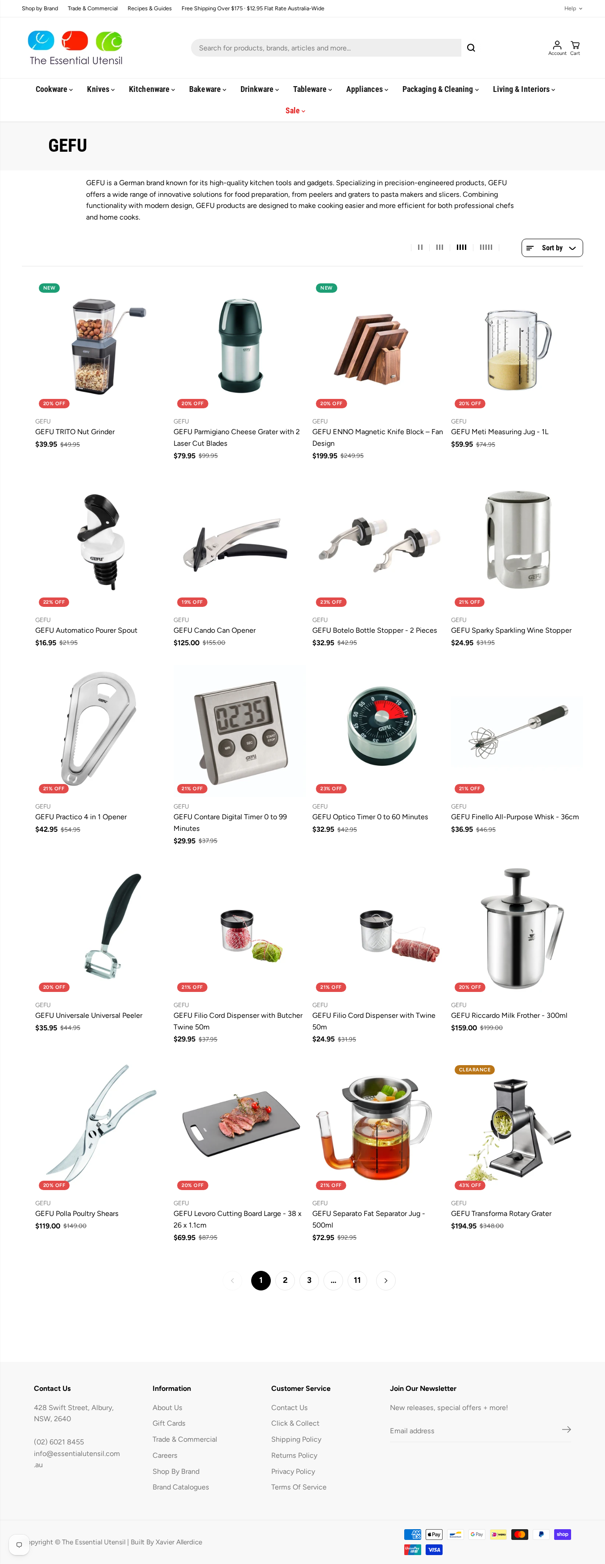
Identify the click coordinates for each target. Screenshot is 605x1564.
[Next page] (386, 1280)
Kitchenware (150, 89)
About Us (167, 1407)
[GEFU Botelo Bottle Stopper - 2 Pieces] (378, 544)
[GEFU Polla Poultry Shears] (101, 1128)
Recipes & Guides (150, 9)
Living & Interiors (522, 89)
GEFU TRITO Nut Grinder (75, 431)
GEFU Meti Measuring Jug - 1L (499, 431)
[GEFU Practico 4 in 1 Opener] (101, 731)
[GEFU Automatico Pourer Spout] (101, 544)
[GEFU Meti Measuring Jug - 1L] (517, 346)
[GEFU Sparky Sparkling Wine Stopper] (517, 544)
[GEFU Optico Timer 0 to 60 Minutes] (378, 731)
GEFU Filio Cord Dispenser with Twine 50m (373, 1021)
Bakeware (206, 89)
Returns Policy (294, 1455)
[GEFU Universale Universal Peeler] (101, 929)
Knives (99, 89)
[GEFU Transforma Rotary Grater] (517, 1128)
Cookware (53, 89)
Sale (294, 110)
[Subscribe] (566, 1431)
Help (570, 9)
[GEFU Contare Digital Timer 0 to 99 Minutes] (240, 731)
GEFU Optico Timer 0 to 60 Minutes (370, 817)
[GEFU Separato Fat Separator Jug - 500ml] (378, 1128)
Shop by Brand (40, 9)
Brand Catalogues (181, 1487)
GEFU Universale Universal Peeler (88, 1015)
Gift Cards (169, 1423)
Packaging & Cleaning (438, 89)
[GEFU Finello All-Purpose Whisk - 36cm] (517, 731)
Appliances (365, 89)
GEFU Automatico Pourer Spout (86, 630)
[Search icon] (471, 48)
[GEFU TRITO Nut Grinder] (101, 346)
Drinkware (257, 89)
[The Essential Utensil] (73, 48)
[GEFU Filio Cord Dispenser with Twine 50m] (378, 929)
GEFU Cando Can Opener (215, 630)
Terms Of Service (299, 1487)
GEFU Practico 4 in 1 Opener (81, 817)
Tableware (310, 89)
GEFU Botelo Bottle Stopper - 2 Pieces (374, 630)
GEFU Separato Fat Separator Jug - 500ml (368, 1219)
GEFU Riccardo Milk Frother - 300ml (509, 1015)
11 (357, 1280)
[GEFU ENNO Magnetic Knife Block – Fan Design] (378, 346)
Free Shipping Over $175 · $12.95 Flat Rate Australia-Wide (253, 9)
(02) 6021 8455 (59, 1442)
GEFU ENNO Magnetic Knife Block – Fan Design (377, 437)
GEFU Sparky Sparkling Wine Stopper (511, 630)
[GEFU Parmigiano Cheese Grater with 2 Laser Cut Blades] (240, 346)
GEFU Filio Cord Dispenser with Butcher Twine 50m (238, 1021)
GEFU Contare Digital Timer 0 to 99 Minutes (230, 823)
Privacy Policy (293, 1471)
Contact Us (289, 1407)
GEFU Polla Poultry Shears (77, 1213)
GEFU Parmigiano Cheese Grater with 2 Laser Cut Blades (237, 437)
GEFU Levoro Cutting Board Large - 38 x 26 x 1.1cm (238, 1219)
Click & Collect (295, 1423)
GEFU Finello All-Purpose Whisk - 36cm (515, 817)
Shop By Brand (176, 1471)
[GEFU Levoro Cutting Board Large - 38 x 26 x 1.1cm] (240, 1128)
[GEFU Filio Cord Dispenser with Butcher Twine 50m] (240, 929)
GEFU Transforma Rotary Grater (501, 1213)
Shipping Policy (296, 1439)
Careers (165, 1455)
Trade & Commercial (93, 9)
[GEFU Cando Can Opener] (240, 544)
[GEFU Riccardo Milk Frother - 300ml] (517, 929)
